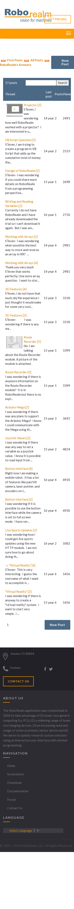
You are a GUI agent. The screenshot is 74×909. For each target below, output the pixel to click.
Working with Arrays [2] (21, 236)
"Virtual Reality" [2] (18, 591)
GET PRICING (57, 19)
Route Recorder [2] (18, 372)
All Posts (36, 60)
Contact (15, 667)
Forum (11, 799)
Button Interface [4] (18, 468)
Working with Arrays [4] (21, 263)
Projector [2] (32, 105)
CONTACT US (18, 681)
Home (11, 765)
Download (14, 782)
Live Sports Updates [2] (21, 530)
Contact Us (14, 808)
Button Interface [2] (18, 499)
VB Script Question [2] (20, 140)
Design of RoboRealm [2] (22, 171)
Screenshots (15, 774)
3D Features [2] (16, 315)
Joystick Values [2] (17, 438)
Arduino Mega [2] (17, 407)
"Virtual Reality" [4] (22, 565)
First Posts (15, 60)
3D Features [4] (16, 289)
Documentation (18, 791)
